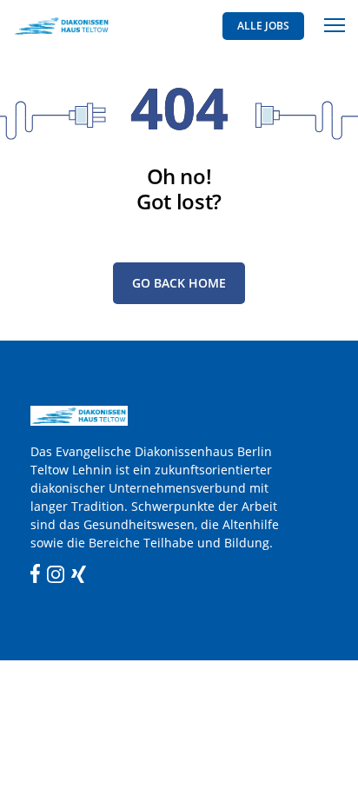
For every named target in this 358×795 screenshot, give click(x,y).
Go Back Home (179, 283)
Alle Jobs (263, 25)
